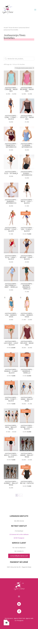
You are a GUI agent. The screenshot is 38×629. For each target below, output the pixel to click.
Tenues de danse (13, 27)
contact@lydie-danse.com (19, 556)
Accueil (6, 27)
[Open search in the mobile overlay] (19, 59)
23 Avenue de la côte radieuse (19, 534)
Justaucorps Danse (24, 27)
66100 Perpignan (19, 538)
